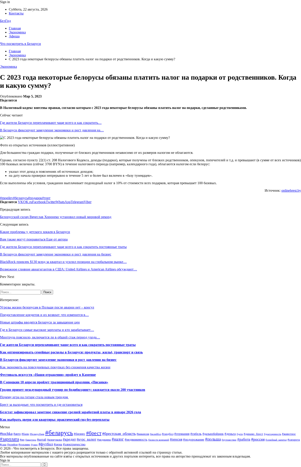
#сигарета (294, 439)
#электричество (74, 444)
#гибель (196, 434)
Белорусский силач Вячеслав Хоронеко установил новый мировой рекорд (55, 217)
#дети (240, 434)
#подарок (35, 198)
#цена (58, 444)
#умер (34, 444)
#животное (289, 434)
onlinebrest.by (291, 190)
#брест (93, 433)
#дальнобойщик (213, 434)
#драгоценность (272, 434)
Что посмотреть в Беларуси (20, 44)
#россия (258, 439)
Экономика (17, 32)
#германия (182, 434)
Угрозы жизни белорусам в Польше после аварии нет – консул (47, 307)
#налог (118, 439)
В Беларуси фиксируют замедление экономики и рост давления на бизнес (58, 360)
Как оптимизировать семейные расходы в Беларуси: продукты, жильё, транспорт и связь (71, 352)
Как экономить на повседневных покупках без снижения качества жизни (55, 367)
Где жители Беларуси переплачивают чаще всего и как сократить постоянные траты (68, 345)
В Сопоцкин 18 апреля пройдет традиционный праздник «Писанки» (54, 382)
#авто (17, 434)
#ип (22, 439)
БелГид (5, 21)
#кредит (69, 439)
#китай (41, 439)
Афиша (14, 36)
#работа (243, 439)
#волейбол (155, 434)
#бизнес (79, 434)
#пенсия (176, 439)
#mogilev (6, 198)
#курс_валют (86, 439)
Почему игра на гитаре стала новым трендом (34, 397)
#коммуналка (54, 439)
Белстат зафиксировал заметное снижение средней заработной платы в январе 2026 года (70, 412)
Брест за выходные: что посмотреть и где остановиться (41, 404)
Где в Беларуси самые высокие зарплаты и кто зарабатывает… (47, 330)
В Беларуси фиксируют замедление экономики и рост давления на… (52, 130)
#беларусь (20, 198)
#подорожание (193, 439)
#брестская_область (119, 433)
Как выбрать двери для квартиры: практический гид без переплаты (55, 419)
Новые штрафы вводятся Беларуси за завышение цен (40, 322)
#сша (3, 444)
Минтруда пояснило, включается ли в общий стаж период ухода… (50, 337)
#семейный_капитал (276, 439)
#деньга (230, 434)
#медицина (104, 439)
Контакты (16, 13)
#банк (25, 434)
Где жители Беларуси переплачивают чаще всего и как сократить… (51, 123)
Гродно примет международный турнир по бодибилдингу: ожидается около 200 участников (72, 390)
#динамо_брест (253, 434)
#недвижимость (136, 439)
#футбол (46, 444)
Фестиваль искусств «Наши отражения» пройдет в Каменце (48, 375)
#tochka (6, 433)
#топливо (24, 444)
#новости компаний (158, 439)
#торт (46, 198)
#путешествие (229, 440)
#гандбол (167, 434)
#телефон (12, 444)
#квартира (30, 440)
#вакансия (143, 434)
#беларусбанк (37, 434)
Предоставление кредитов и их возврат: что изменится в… (44, 315)
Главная (15, 28)
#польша (213, 439)
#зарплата (9, 439)
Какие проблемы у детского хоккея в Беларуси (35, 232)
